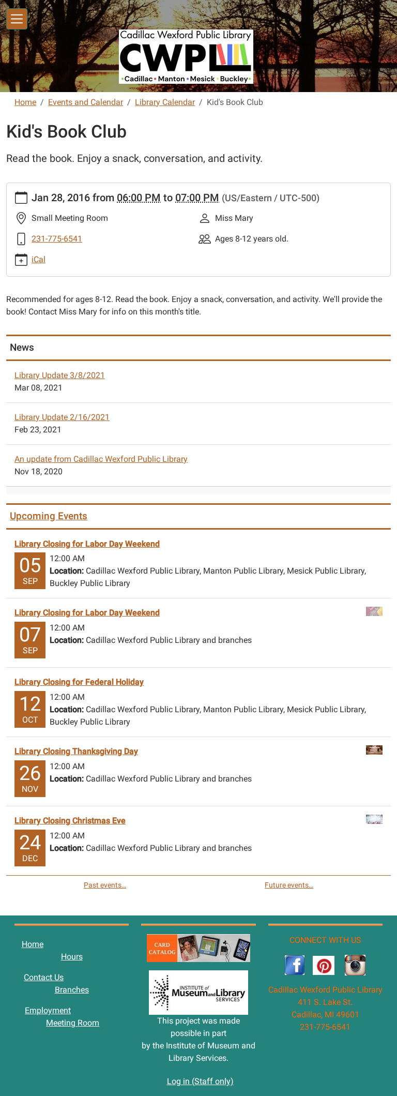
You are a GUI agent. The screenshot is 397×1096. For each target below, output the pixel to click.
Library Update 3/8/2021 (59, 375)
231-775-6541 (57, 239)
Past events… (105, 885)
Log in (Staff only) (200, 1081)
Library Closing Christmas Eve (70, 820)
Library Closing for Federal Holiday (79, 682)
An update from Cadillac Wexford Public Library (101, 459)
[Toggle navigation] (16, 18)
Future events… (289, 885)
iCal (38, 259)
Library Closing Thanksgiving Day (76, 751)
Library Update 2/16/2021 (62, 417)
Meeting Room (72, 1023)
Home (25, 102)
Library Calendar (165, 102)
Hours (72, 957)
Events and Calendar (85, 102)
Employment (48, 1010)
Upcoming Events (48, 516)
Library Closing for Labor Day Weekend (87, 544)
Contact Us (44, 977)
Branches (72, 990)
